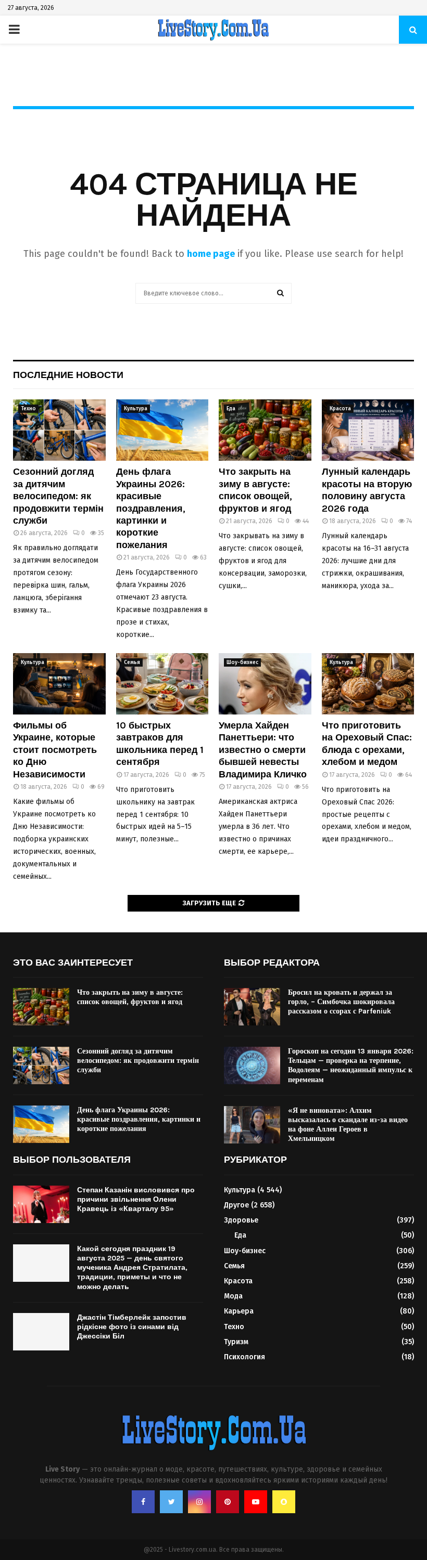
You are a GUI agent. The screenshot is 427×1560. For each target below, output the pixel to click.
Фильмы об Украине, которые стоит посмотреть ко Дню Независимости (55, 750)
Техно (28, 409)
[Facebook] (143, 1501)
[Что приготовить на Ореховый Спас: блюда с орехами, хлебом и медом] (368, 683)
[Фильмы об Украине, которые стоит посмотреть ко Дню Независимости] (59, 683)
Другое (236, 1205)
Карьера (239, 1311)
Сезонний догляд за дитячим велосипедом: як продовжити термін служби (58, 496)
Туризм (236, 1341)
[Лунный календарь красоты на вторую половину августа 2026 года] (368, 430)
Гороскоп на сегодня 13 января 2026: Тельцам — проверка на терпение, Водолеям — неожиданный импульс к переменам (350, 1065)
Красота (340, 409)
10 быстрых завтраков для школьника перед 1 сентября (160, 744)
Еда (231, 409)
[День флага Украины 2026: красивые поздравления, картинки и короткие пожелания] (162, 430)
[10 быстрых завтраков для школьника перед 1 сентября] (162, 683)
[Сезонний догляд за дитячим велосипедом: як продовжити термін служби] (59, 430)
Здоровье (241, 1220)
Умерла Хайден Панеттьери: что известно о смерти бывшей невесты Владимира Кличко (263, 750)
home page (211, 253)
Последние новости (68, 375)
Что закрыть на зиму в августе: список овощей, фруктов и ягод (255, 490)
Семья (132, 662)
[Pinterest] (227, 1501)
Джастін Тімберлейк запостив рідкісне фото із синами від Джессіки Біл (131, 1327)
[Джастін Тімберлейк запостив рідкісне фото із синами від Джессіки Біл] (41, 1331)
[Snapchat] (283, 1501)
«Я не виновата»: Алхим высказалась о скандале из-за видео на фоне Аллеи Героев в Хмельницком (348, 1124)
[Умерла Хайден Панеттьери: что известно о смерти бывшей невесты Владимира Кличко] (265, 683)
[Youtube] (255, 1501)
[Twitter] (171, 1501)
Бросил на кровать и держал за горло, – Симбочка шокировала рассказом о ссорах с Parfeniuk (341, 1002)
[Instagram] (199, 1501)
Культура (135, 409)
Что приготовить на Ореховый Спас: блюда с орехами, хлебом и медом (367, 744)
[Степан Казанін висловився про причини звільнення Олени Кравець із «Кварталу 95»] (41, 1204)
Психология (244, 1357)
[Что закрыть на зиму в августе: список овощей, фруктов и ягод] (265, 430)
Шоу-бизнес (242, 662)
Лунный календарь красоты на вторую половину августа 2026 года (367, 490)
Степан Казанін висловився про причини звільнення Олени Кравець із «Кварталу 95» (136, 1199)
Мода (233, 1296)
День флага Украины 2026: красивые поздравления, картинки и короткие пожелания (150, 508)
